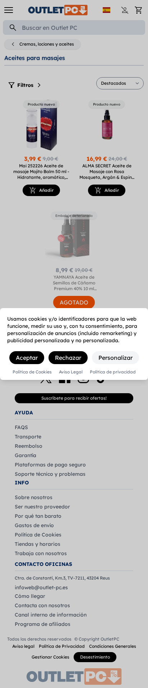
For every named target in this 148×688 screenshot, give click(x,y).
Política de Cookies (32, 372)
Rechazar (68, 357)
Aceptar (27, 357)
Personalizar (115, 357)
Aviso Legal (71, 372)
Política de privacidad (113, 372)
